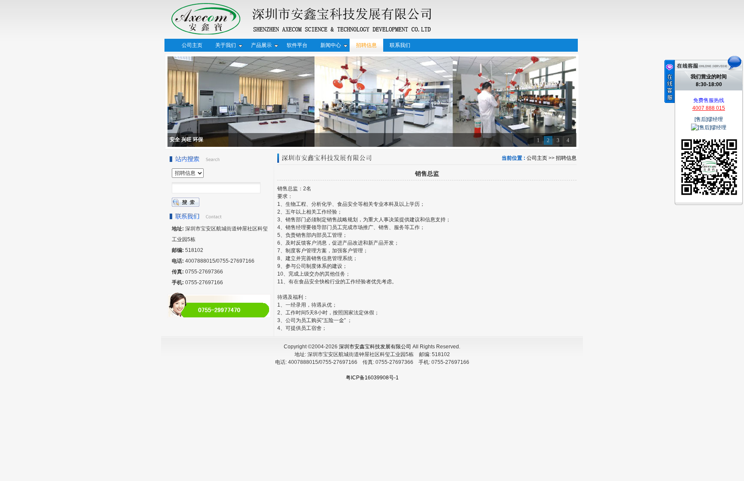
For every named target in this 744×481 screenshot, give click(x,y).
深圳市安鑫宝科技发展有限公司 (375, 347)
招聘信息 (566, 158)
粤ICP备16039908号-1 (372, 378)
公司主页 (537, 158)
